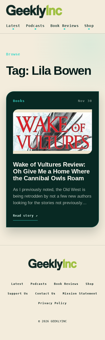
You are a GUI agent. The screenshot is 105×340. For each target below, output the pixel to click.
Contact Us (45, 293)
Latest (13, 26)
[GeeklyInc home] (34, 11)
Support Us (18, 293)
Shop (89, 26)
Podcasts (35, 26)
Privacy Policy (52, 303)
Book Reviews (64, 26)
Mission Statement (80, 293)
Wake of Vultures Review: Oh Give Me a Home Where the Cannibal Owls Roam (51, 171)
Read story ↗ (25, 215)
